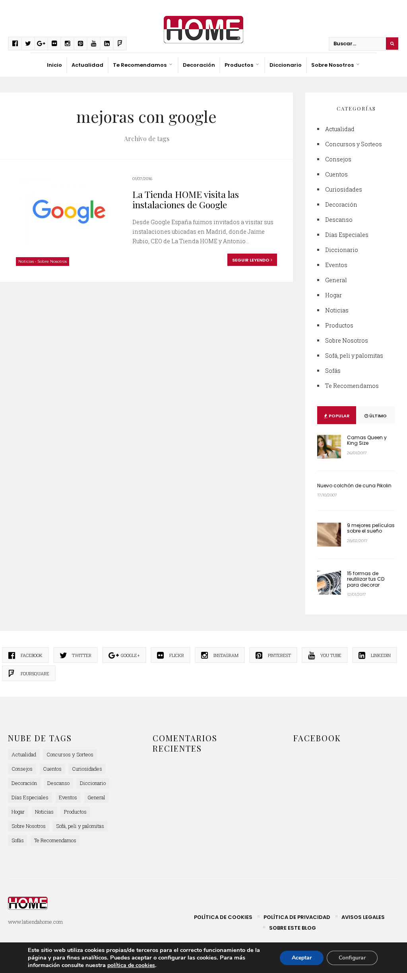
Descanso (339, 219)
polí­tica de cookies (131, 965)
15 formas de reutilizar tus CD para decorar (365, 579)
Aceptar (302, 957)
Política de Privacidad (297, 917)
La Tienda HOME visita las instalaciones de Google (185, 199)
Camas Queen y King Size (367, 440)
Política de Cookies (223, 917)
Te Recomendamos (140, 65)
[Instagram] (67, 43)
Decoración (199, 65)
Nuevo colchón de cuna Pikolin (354, 485)
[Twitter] (28, 43)
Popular (338, 416)
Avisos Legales (363, 917)
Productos (239, 65)
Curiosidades (343, 189)
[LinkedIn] (107, 43)
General (336, 280)
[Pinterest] (80, 43)
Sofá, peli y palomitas (354, 355)
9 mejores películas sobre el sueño (371, 528)
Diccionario (285, 65)
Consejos (338, 159)
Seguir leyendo (251, 260)
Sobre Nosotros (332, 65)
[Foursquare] (120, 43)
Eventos (336, 265)
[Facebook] (15, 43)
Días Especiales (346, 234)
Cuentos (336, 174)
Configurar (352, 957)
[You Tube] (94, 43)
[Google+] (41, 43)
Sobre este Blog (292, 928)
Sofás (333, 370)
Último (377, 416)
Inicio (54, 65)
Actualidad (87, 65)
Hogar (333, 295)
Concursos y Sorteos (353, 144)
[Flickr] (54, 43)
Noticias (26, 261)
